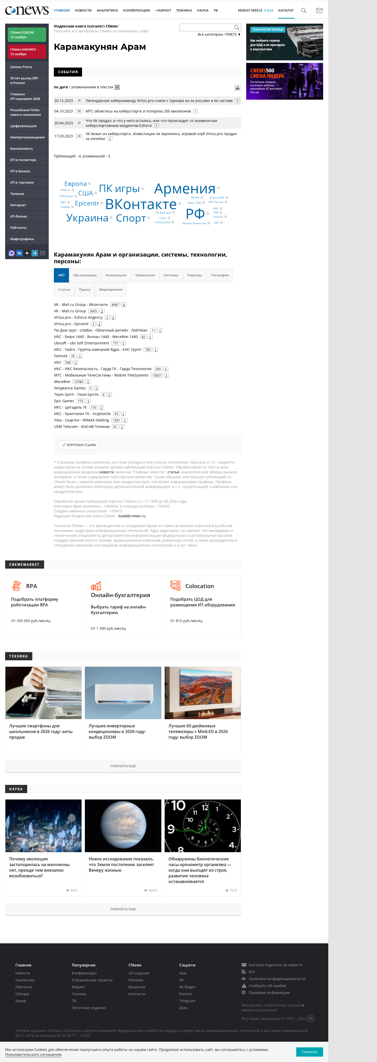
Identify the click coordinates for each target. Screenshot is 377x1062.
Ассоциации (115, 275)
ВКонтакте (141, 203)
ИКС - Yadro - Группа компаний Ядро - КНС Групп (97, 349)
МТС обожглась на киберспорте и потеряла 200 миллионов (138, 111)
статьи (173, 471)
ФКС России (216, 202)
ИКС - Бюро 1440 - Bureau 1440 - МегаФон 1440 (96, 336)
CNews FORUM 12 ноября (22, 34)
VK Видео (187, 986)
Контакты (136, 993)
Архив (20, 1000)
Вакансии (136, 986)
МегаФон (62, 381)
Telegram (187, 1000)
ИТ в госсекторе (23, 159)
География (220, 275)
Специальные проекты (92, 980)
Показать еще (123, 766)
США (85, 193)
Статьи (64, 289)
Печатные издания (89, 1007)
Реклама (135, 980)
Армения (185, 187)
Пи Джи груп (163, 212)
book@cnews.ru (132, 515)
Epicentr (87, 203)
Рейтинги (18, 227)
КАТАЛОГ (286, 10)
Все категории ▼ (219, 34)
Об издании (139, 973)
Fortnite (218, 217)
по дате (61, 86)
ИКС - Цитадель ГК (70, 407)
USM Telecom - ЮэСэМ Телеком (82, 426)
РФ (195, 213)
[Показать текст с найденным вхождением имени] (117, 87)
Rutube (185, 993)
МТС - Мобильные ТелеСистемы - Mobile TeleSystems (101, 375)
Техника (79, 993)
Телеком (17, 193)
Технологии (145, 275)
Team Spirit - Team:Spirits (76, 394)
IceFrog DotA (162, 222)
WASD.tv (66, 190)
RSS (252, 971)
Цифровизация (23, 126)
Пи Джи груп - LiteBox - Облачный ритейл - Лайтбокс (101, 330)
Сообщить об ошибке (267, 985)
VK (181, 980)
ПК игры (119, 188)
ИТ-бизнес (18, 216)
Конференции (84, 973)
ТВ (216, 10)
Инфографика (22, 239)
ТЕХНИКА (184, 10)
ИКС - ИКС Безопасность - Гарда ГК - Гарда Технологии (103, 368)
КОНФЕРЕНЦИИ (136, 10)
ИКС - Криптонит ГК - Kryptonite (82, 413)
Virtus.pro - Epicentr (71, 323)
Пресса (85, 289)
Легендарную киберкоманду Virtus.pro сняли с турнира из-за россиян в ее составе (159, 100)
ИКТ (61, 275)
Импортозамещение (27, 137)
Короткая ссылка (81, 445)
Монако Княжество (194, 223)
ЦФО (63, 202)
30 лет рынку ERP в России (24, 80)
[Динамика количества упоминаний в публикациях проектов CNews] (237, 87)
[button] (303, 10)
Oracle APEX (216, 198)
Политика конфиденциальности (277, 978)
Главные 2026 (25, 96)
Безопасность (21, 148)
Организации (85, 275)
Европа (75, 183)
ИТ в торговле (22, 182)
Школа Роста (21, 66)
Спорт (131, 218)
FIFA (216, 212)
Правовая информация (269, 992)
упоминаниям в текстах (92, 86)
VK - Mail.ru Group (70, 310)
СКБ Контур (66, 196)
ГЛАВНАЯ (62, 10)
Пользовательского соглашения (33, 1054)
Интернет (18, 205)
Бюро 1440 (194, 202)
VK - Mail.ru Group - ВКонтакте (81, 304)
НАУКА (203, 10)
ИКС (216, 208)
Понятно (309, 1051)
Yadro (162, 218)
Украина (87, 217)
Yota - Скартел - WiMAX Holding (81, 420)
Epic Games (64, 400)
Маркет (78, 986)
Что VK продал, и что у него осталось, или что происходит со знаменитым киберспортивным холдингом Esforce (151, 123)
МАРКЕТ (164, 10)
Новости (22, 973)
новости (107, 471)
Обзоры (22, 993)
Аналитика (107, 10)
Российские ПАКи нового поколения (25, 112)
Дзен (183, 1007)
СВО (216, 222)
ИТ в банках (20, 171)
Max (182, 973)
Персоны (194, 275)
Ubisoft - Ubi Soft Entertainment (81, 343)
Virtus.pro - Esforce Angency (78, 317)
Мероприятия (110, 289)
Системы (171, 275)
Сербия (65, 207)
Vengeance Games (70, 388)
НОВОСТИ (83, 10)
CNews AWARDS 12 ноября (23, 51)
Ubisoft (195, 197)
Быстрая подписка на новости (275, 964)
